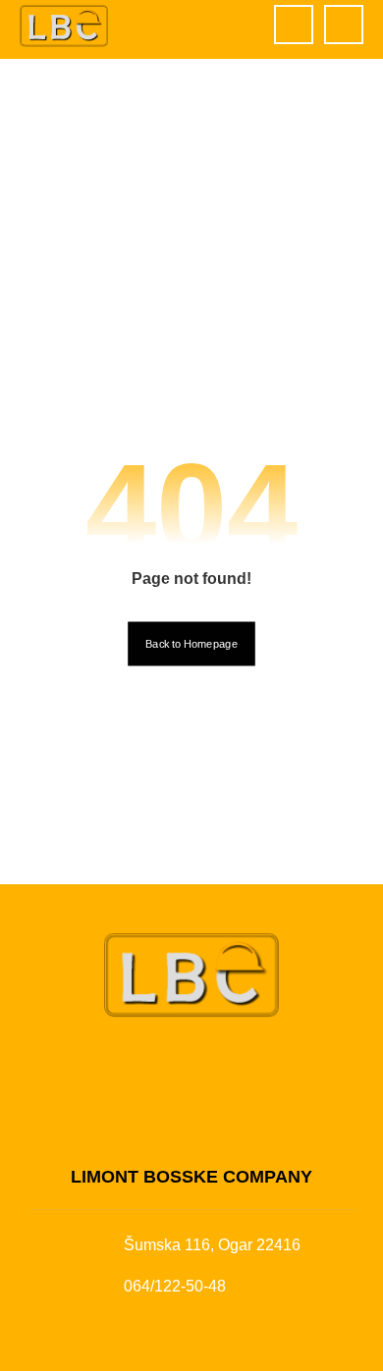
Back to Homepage (191, 644)
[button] (343, 24)
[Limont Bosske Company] (64, 26)
